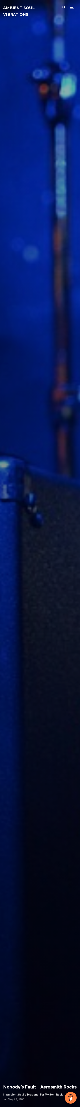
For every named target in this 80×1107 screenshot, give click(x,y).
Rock (59, 1094)
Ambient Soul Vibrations (22, 1094)
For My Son (47, 1094)
